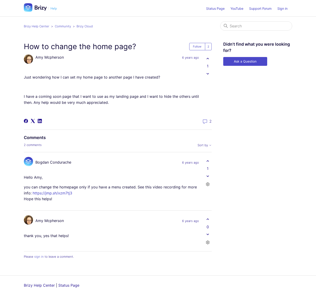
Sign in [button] (282, 8)
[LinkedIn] (40, 121)
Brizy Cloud (85, 26)
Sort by (203, 145)
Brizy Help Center (36, 26)
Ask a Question (245, 61)
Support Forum (260, 8)
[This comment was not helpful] (208, 176)
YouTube (236, 8)
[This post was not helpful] (208, 74)
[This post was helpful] (208, 58)
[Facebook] (26, 121)
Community (63, 26)
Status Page (215, 8)
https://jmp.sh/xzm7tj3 (52, 193)
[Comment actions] (208, 184)
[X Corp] (33, 121)
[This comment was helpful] (208, 161)
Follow (197, 46)
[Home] (42, 10)
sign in (39, 256)
